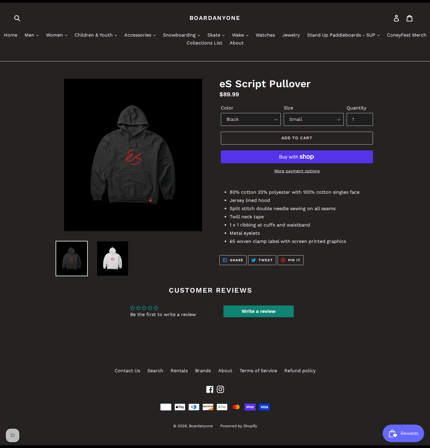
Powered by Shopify (238, 426)
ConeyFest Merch (406, 35)
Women (55, 35)
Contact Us (127, 370)
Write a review (259, 311)
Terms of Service (258, 370)
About (237, 43)
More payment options (297, 171)
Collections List (204, 43)
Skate (214, 35)
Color (227, 108)
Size (288, 108)
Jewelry (291, 35)
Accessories (138, 35)
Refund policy (300, 370)
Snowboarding (180, 35)
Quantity (356, 108)
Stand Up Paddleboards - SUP (342, 35)
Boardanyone (215, 17)
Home (10, 35)
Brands (203, 370)
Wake (238, 35)
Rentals (179, 370)
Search (155, 370)
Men (30, 35)
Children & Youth (94, 35)
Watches (265, 35)
